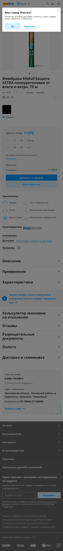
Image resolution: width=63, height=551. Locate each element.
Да (12, 26)
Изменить (30, 26)
